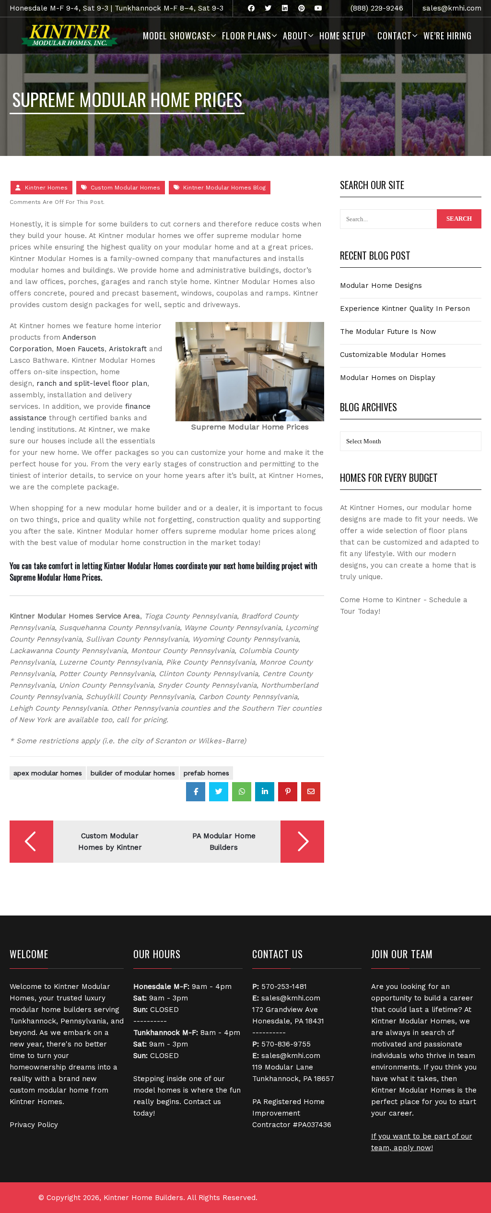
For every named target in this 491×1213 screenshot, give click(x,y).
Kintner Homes (46, 187)
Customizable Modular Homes (393, 354)
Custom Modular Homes (125, 187)
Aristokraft (128, 349)
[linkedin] (284, 8)
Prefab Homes (206, 773)
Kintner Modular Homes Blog (224, 187)
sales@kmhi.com (451, 8)
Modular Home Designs (381, 285)
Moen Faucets (80, 349)
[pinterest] (301, 8)
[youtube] (318, 8)
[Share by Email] (310, 791)
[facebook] (251, 8)
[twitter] (267, 8)
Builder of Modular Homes (133, 773)
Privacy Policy (34, 1124)
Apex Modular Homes (47, 773)
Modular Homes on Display (387, 377)
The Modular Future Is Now (388, 331)
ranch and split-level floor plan (91, 383)
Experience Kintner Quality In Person (405, 308)
